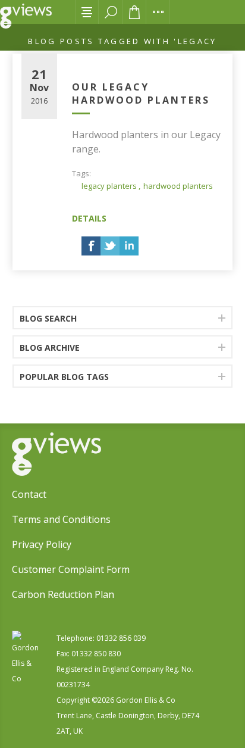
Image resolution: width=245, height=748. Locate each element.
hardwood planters (178, 185)
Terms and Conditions (61, 519)
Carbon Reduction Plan (63, 594)
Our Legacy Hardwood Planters (141, 93)
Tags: (81, 173)
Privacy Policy (41, 544)
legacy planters (109, 185)
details (89, 218)
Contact (29, 494)
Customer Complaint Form (71, 569)
